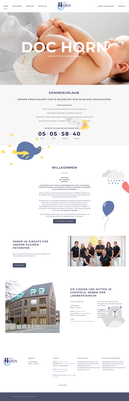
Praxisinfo (19, 265)
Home (6, 6)
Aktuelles (42, 6)
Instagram (69, 375)
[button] (69, 385)
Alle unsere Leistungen (64, 221)
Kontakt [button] (122, 6)
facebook (56, 377)
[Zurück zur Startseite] (64, 6)
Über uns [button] (30, 6)
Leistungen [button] (17, 6)
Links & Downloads (106, 6)
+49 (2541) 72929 (63, 362)
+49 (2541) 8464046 (68, 363)
